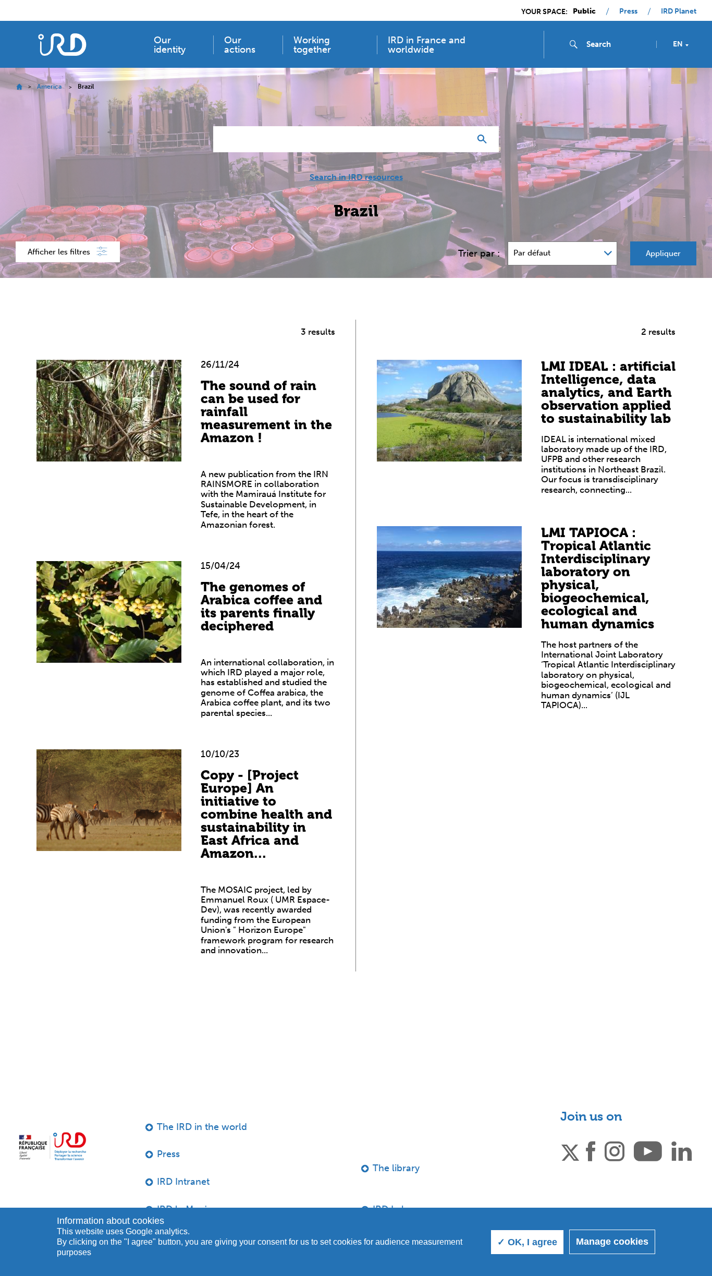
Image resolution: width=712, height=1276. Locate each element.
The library (396, 1168)
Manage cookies (612, 1241)
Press (628, 11)
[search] (617, 44)
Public (584, 11)
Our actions (239, 44)
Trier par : (479, 253)
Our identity (170, 44)
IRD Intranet (183, 1181)
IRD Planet (678, 11)
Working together (312, 44)
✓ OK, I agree (527, 1242)
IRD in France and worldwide (426, 44)
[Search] (484, 139)
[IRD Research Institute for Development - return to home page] (52, 1146)
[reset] (458, 139)
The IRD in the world (202, 1127)
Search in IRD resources (356, 177)
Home (19, 87)
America (49, 86)
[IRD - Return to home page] (62, 44)
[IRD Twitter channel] (570, 1151)
